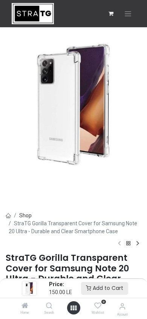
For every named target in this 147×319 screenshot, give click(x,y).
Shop (25, 215)
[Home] (24, 306)
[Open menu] (73, 308)
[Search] (49, 306)
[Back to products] (128, 244)
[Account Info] (122, 306)
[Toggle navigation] (128, 13)
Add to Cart (107, 288)
